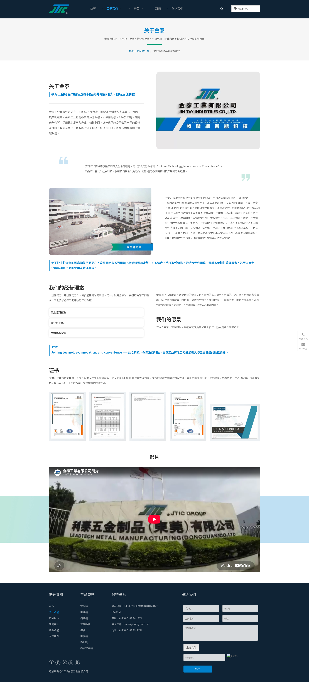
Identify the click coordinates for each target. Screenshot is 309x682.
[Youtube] (70, 662)
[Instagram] (77, 662)
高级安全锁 (86, 648)
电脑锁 (84, 636)
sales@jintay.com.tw (137, 624)
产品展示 (54, 618)
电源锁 (84, 612)
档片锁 (84, 618)
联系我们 (54, 630)
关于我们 (54, 612)
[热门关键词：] (221, 9)
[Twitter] (64, 662)
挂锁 (82, 630)
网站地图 (54, 636)
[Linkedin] (57, 662)
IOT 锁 (84, 642)
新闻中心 (54, 624)
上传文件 (191, 647)
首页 (51, 606)
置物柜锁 (85, 624)
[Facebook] (51, 662)
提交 (197, 669)
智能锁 (84, 606)
